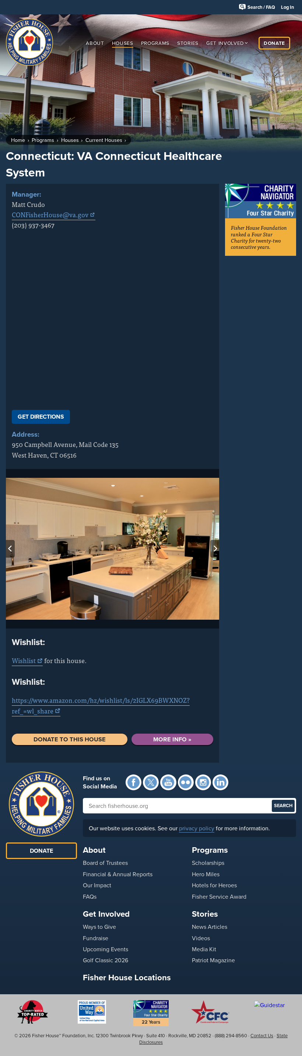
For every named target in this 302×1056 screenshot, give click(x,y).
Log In (287, 7)
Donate (274, 42)
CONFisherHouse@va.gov (50, 214)
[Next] (214, 549)
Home (18, 140)
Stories (188, 42)
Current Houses (103, 140)
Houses (122, 42)
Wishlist (24, 660)
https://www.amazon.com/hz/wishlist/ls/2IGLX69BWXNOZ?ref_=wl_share (101, 705)
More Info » (172, 739)
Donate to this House (70, 739)
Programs (155, 42)
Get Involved (225, 42)
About (95, 42)
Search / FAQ (261, 7)
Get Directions (41, 416)
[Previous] (10, 549)
